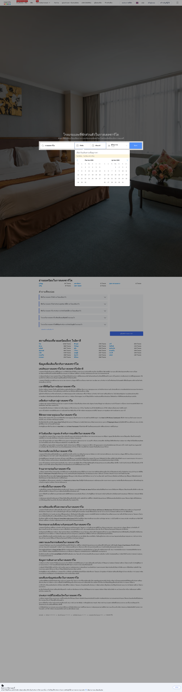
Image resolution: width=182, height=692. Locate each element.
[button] (77, 160)
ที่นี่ (86, 690)
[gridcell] (82, 167)
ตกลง (176, 687)
